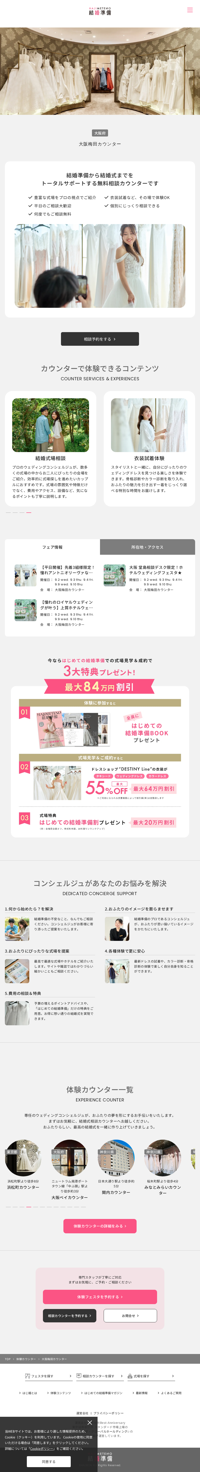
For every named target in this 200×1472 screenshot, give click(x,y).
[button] (8, 512)
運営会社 (82, 1413)
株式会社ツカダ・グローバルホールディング (97, 1431)
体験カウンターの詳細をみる (98, 1225)
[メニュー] (190, 10)
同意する (49, 1461)
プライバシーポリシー (108, 1413)
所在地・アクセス (147, 547)
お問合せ (128, 1315)
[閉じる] (90, 1423)
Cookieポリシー (41, 1448)
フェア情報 (52, 547)
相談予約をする (97, 339)
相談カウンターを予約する (68, 1315)
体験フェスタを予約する (98, 1296)
